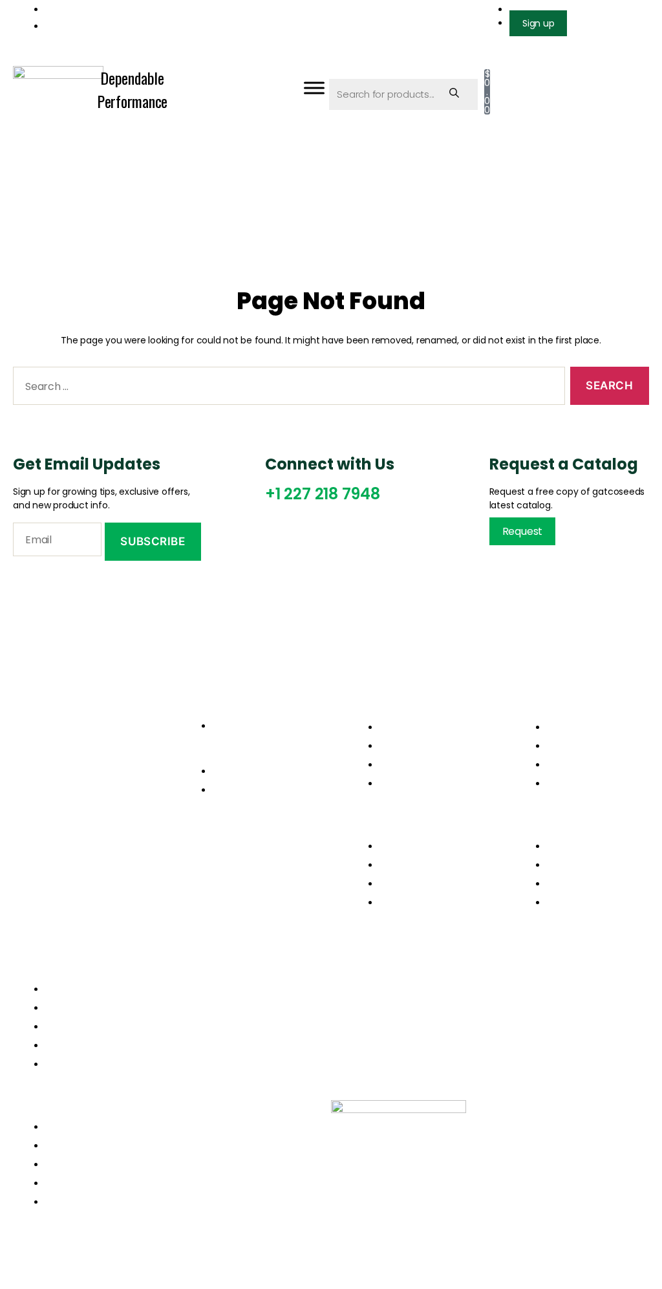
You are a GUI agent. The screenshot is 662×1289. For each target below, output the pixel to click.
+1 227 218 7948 (322, 493)
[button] (414, 827)
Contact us (406, 783)
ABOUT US (70, 1008)
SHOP (58, 1045)
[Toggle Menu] (314, 87)
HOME (60, 989)
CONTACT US (78, 1064)
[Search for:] (286, 388)
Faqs (558, 783)
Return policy (579, 746)
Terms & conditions (595, 764)
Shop (392, 764)
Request (522, 531)
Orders (564, 727)
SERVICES (68, 1026)
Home (394, 727)
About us (401, 746)
